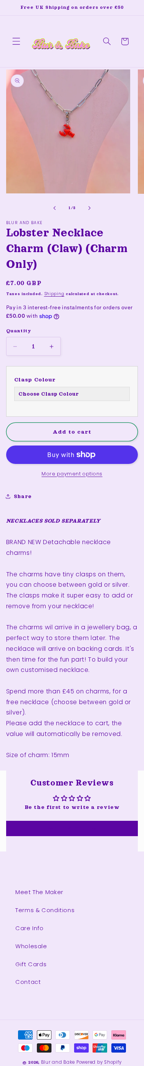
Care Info (29, 928)
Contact (28, 982)
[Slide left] (54, 208)
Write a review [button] (72, 828)
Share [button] (23, 496)
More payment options (72, 473)
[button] (16, 41)
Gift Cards (30, 964)
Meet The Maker (39, 892)
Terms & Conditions (44, 910)
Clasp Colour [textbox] (35, 379)
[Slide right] (89, 208)
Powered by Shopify (99, 1062)
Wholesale (31, 946)
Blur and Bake (58, 1062)
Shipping (54, 294)
